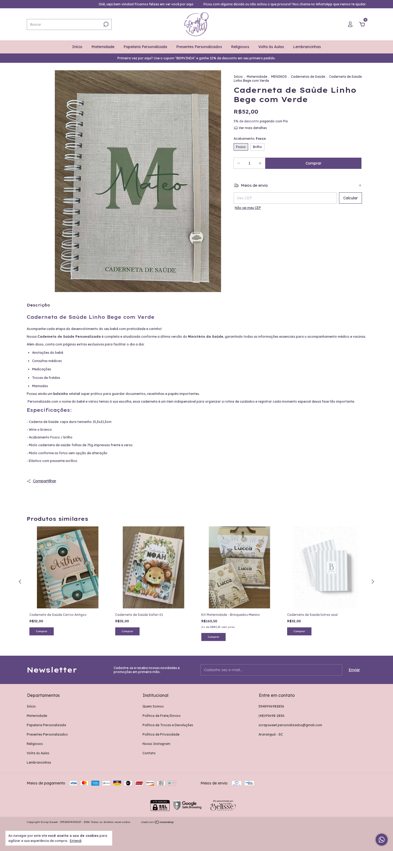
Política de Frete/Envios (161, 716)
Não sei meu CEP (248, 208)
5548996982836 (271, 706)
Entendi (76, 841)
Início (77, 46)
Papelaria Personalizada (145, 46)
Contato (149, 753)
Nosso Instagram (156, 744)
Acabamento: (250, 139)
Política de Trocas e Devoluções (167, 725)
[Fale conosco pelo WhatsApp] (382, 840)
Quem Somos (153, 706)
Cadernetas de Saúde (308, 77)
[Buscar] (105, 24)
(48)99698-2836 (271, 716)
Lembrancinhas (307, 46)
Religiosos (240, 46)
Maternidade (102, 46)
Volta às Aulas (271, 46)
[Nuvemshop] (157, 822)
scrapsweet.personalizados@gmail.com (290, 725)
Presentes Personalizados (199, 46)
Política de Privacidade (160, 734)
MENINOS (279, 77)
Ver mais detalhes (252, 128)
